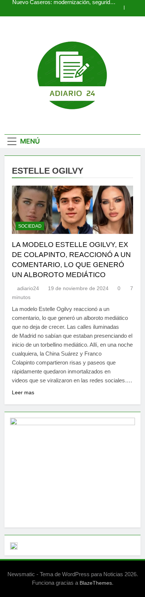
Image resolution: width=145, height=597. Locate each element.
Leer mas (23, 392)
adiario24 (28, 288)
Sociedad (30, 226)
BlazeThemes (96, 583)
